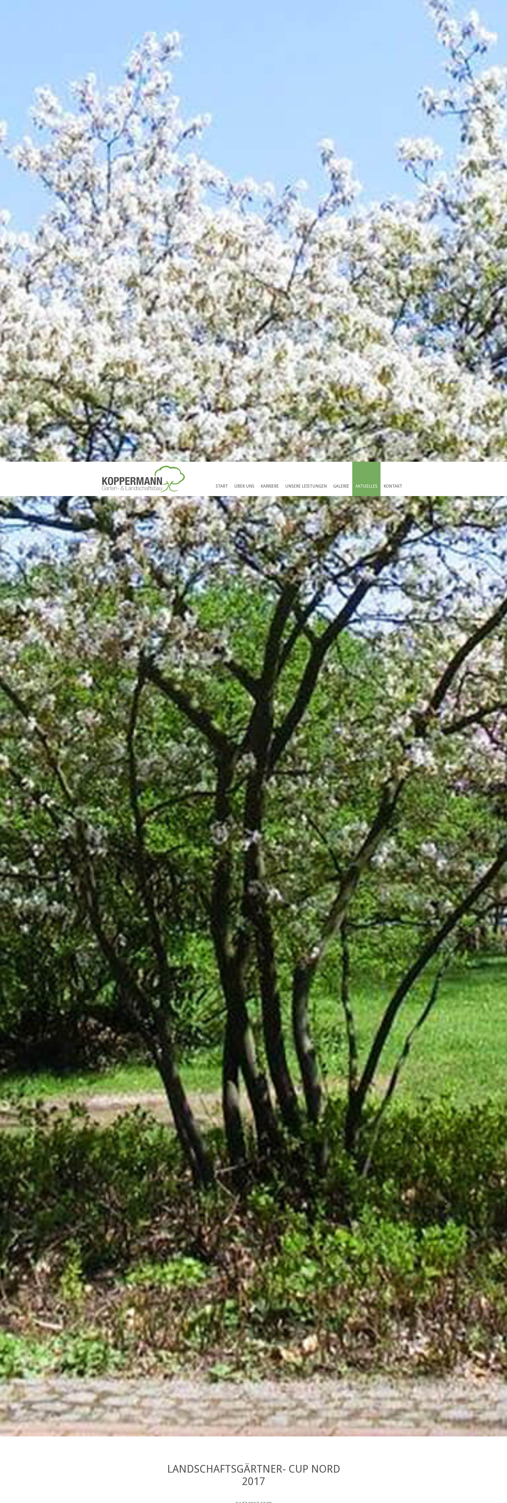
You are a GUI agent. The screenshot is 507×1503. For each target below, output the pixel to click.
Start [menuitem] (222, 486)
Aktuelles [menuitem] (366, 486)
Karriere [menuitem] (270, 486)
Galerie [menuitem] (341, 486)
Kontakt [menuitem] (393, 486)
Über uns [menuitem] (244, 486)
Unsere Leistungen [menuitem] (306, 486)
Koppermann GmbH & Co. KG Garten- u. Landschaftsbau (143, 479)
